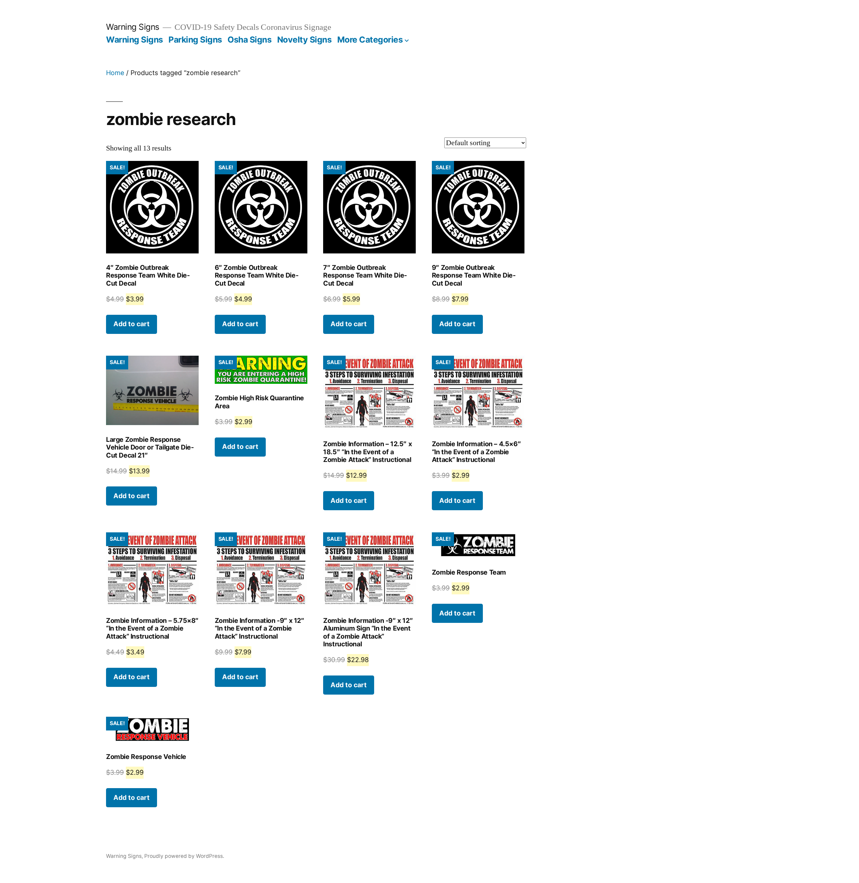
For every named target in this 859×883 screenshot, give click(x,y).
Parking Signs (195, 40)
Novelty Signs (304, 40)
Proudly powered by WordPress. (184, 856)
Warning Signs (132, 27)
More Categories (370, 40)
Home (115, 73)
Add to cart (131, 324)
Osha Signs (249, 40)
